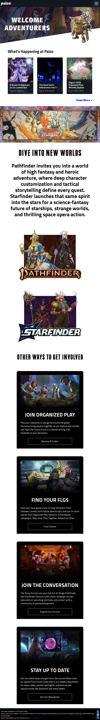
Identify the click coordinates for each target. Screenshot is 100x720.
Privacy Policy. (34, 718)
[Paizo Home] (6, 3)
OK (98, 715)
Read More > (84, 100)
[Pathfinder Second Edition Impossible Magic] (50, 124)
